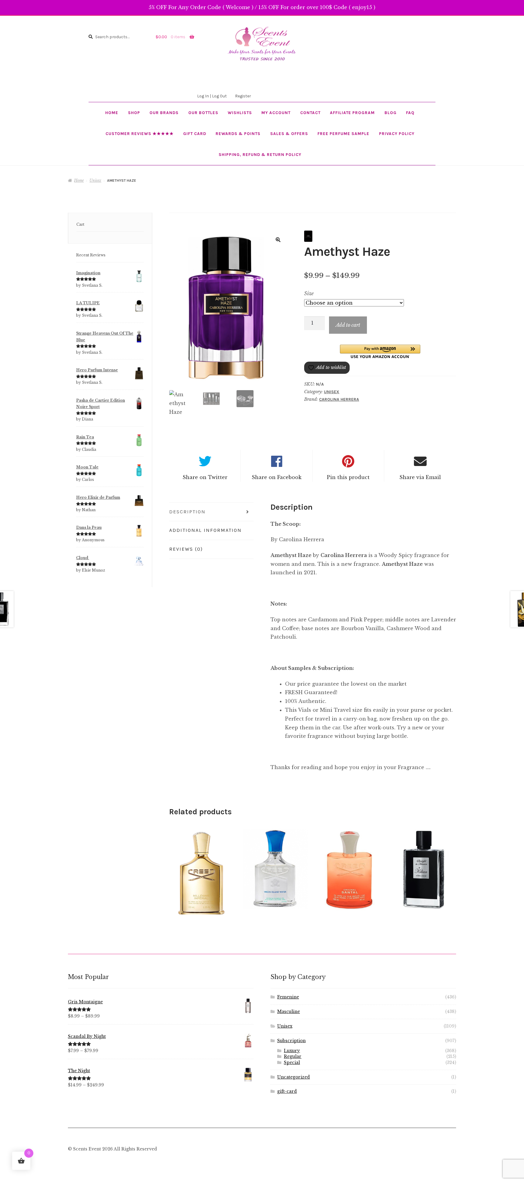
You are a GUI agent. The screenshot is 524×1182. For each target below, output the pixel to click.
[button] (278, 240)
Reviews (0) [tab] (186, 549)
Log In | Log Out (212, 95)
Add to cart (348, 325)
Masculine (288, 1011)
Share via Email (420, 477)
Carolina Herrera (339, 399)
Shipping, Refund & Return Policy (260, 154)
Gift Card (194, 133)
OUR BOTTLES (203, 112)
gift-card (287, 1091)
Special (292, 1062)
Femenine (288, 997)
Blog (391, 112)
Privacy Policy (397, 133)
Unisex (95, 180)
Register (243, 95)
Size (309, 293)
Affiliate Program (352, 112)
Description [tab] (187, 512)
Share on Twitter (205, 477)
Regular (292, 1056)
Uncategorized (293, 1077)
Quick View (201, 872)
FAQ (410, 112)
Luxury (292, 1050)
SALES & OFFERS (289, 133)
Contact (310, 112)
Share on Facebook (276, 477)
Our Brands (164, 112)
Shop (134, 112)
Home (111, 112)
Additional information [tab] (205, 530)
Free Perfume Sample (343, 133)
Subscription (291, 1040)
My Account (276, 112)
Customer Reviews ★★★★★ (140, 133)
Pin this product (348, 477)
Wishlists (240, 112)
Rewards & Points (238, 133)
